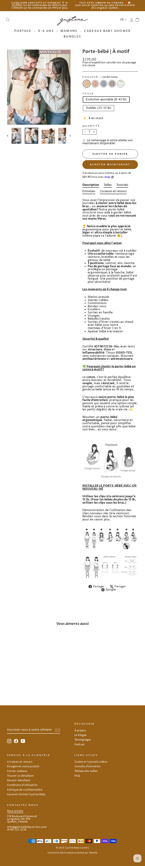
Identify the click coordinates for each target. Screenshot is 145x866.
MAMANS (69, 31)
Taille (88, 94)
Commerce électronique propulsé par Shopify (73, 852)
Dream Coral (112, 83)
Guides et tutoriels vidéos (90, 762)
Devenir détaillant (18, 780)
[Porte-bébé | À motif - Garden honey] (12, 684)
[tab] (90, 186)
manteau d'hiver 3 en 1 (104, 328)
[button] (124, 20)
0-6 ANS (46, 31)
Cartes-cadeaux (17, 771)
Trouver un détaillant (20, 776)
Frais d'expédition (94, 62)
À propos (80, 730)
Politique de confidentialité (24, 790)
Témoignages (82, 739)
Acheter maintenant (110, 164)
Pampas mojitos (120, 83)
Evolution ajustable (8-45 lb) (106, 99)
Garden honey (86, 83)
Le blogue (80, 735)
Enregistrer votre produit (23, 766)
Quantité (91, 126)
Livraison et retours (19, 762)
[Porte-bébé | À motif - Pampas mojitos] (31, 684)
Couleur (100, 77)
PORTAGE (23, 31)
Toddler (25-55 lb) (98, 108)
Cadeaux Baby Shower (107, 31)
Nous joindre (15, 811)
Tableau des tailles (86, 771)
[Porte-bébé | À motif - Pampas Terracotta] (17, 684)
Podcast (79, 744)
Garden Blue (103, 83)
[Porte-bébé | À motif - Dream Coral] (26, 684)
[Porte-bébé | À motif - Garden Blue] (22, 684)
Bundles (72, 37)
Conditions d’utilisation (22, 785)
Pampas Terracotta (95, 83)
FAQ (77, 776)
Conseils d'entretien (87, 766)
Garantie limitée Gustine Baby (26, 794)
